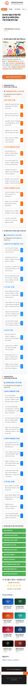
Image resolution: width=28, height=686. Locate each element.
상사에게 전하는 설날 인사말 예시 (14, 535)
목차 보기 (6, 30)
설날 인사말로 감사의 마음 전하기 (14, 574)
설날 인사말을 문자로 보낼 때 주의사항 (14, 564)
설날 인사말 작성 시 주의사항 (14, 545)
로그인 (13, 660)
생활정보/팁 (4, 9)
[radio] (8, 586)
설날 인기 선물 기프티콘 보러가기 (14, 77)
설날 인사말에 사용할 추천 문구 (14, 569)
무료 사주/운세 (17, 9)
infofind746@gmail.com (16, 669)
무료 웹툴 (10, 9)
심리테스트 (25, 9)
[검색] (25, 673)
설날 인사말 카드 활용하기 (14, 554)
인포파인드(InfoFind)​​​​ (17, 2)
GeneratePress (14, 679)
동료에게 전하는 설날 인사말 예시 (14, 540)
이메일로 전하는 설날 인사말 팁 (14, 550)
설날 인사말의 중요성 (14, 530)
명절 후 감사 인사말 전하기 (14, 559)
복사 (21, 106)
